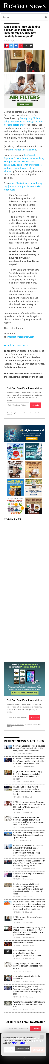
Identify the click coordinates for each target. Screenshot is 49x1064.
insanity (8, 364)
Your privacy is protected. (15, 413)
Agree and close (22, 1049)
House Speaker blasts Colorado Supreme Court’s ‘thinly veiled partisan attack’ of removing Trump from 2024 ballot (28, 821)
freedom (26, 360)
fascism (36, 357)
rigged (41, 364)
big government (36, 351)
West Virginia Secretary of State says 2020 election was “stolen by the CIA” (29, 1004)
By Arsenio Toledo (29, 869)
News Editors (21, 41)
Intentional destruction (23, 943)
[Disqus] (24, 557)
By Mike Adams (28, 856)
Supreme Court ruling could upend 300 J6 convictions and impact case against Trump (28, 835)
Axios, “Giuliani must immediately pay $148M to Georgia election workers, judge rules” (23, 186)
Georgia (36, 360)
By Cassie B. (27, 840)
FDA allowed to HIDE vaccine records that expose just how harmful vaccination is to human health (27, 790)
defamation (10, 357)
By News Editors (28, 766)
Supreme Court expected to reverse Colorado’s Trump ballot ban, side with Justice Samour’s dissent (29, 748)
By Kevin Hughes (28, 938)
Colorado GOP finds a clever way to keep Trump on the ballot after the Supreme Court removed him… (28, 761)
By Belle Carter (28, 897)
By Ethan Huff (27, 754)
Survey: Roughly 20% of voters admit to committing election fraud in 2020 (28, 965)
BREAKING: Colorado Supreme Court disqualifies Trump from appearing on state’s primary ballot (29, 863)
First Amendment (12, 360)
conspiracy (28, 354)
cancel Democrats (13, 354)
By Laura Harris (28, 879)
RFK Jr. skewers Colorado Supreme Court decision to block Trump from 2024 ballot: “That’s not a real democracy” (29, 806)
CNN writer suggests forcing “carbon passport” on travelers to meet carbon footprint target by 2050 (28, 990)
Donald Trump (24, 357)
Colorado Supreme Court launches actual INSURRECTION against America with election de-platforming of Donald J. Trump (28, 849)
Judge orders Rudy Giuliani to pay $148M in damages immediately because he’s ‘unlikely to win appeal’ (27, 775)
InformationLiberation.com (22, 149)
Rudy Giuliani (10, 367)
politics (33, 364)
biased (23, 351)
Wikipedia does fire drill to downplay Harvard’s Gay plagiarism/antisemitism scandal (27, 953)
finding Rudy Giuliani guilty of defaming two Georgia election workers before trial (23, 121)
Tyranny (22, 367)
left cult (16, 364)
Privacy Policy (18, 1043)
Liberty (25, 364)
